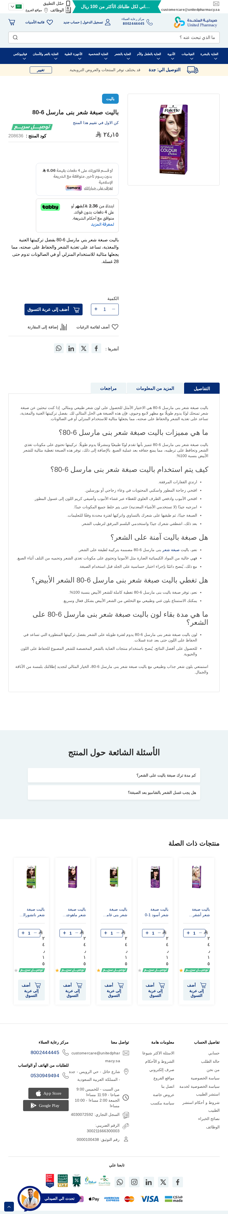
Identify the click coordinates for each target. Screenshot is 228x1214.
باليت (110, 98)
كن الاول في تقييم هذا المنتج (96, 122)
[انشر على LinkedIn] (71, 348)
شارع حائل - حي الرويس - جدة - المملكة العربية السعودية (94, 1075)
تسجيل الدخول (93, 22)
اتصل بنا (167, 1086)
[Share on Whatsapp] (58, 348)
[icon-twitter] (163, 1182)
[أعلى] (9, 1206)
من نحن (213, 1069)
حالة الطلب (210, 1061)
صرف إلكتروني (161, 1069)
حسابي (214, 1053)
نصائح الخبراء (209, 1118)
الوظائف (57, 10)
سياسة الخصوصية (205, 1078)
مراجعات (108, 388)
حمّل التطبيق (53, 3)
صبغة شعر (171, 549)
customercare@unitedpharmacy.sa (190, 10)
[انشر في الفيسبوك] (96, 348)
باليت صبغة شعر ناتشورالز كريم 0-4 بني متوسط (33, 913)
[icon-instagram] (134, 1182)
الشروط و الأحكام (160, 1061)
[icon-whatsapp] (120, 1182)
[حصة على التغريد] (83, 348)
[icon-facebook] (177, 1182)
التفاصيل (202, 388)
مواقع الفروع (34, 10)
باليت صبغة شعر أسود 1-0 (156, 912)
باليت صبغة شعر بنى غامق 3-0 (115, 913)
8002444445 (45, 1052)
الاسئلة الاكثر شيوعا (158, 1053)
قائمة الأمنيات (34, 22)
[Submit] (15, 36)
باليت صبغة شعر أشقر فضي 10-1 (201, 913)
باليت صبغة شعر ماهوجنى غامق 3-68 (74, 913)
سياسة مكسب (162, 1103)
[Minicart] (11, 22)
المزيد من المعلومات (155, 388)
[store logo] (195, 22)
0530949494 (45, 1075)
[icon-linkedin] (148, 1182)
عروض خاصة (163, 1094)
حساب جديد (71, 22)
